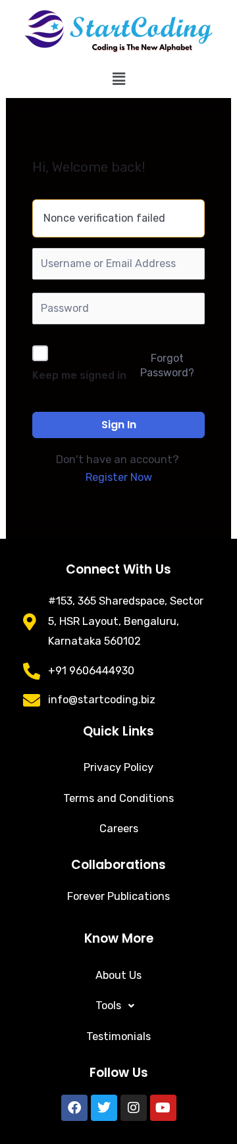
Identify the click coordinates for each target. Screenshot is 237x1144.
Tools (108, 1005)
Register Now (119, 477)
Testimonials (118, 1036)
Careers (118, 828)
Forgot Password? (167, 365)
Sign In (118, 424)
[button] (118, 78)
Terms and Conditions (118, 798)
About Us (118, 975)
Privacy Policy (118, 767)
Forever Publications (118, 896)
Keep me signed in (79, 375)
